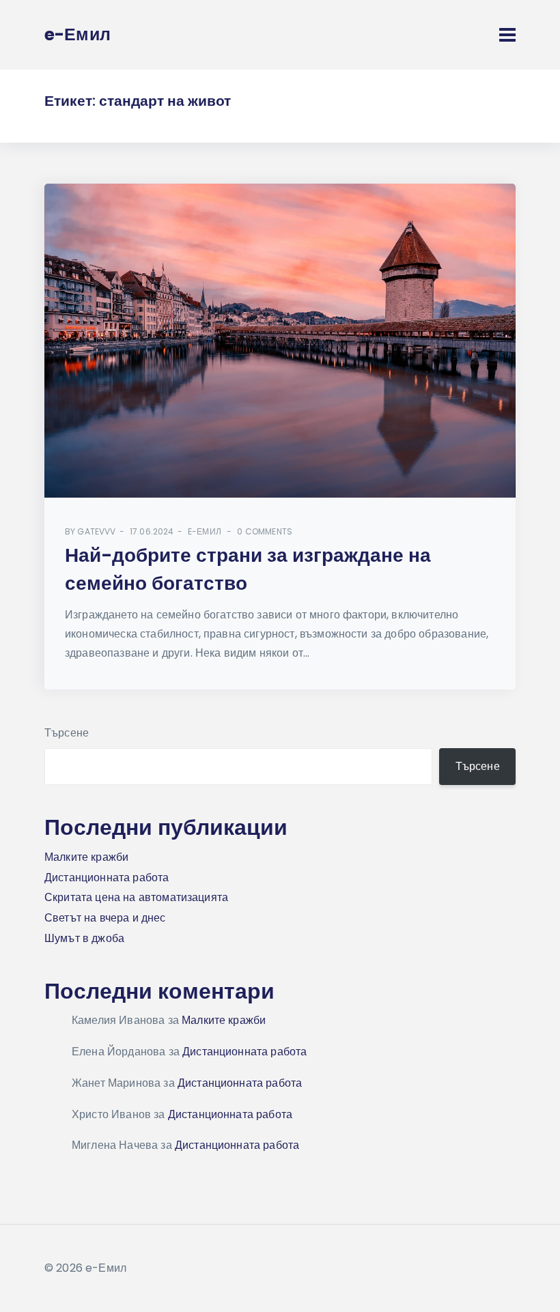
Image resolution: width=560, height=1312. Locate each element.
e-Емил (204, 531)
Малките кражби (86, 857)
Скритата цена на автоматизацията (136, 897)
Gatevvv (96, 531)
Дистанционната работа (106, 877)
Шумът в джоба (84, 938)
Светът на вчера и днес (105, 918)
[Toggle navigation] (507, 34)
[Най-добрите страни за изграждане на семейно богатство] (280, 341)
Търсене (66, 733)
